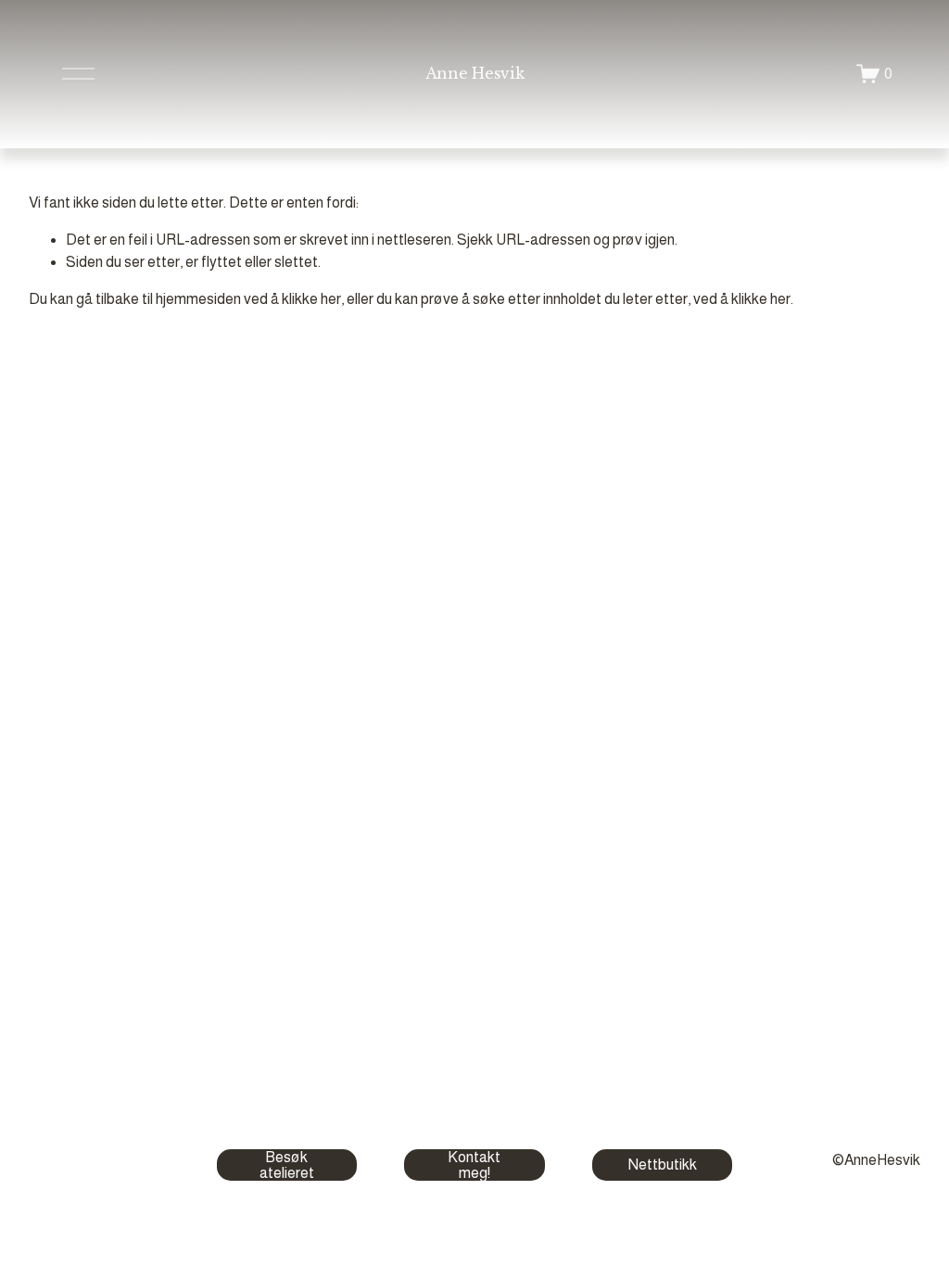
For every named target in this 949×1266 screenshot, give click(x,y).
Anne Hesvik (474, 73)
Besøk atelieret (286, 1165)
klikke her (311, 299)
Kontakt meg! (474, 1165)
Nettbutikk (662, 1164)
